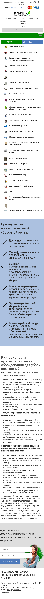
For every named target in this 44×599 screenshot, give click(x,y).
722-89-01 (33, 19)
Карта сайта (5, 592)
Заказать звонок (9, 561)
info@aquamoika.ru (17, 8)
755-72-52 (10, 19)
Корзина (23, 21)
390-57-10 (22, 19)
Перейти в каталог (22, 30)
